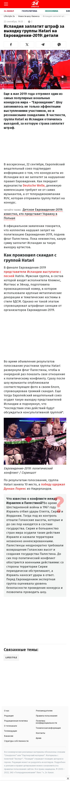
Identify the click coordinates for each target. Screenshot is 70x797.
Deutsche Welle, (34, 185)
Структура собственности (16, 741)
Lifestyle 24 (9, 16)
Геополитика (29, 11)
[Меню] (6, 4)
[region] (35, 789)
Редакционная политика (16, 721)
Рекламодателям (44, 710)
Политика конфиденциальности (46, 722)
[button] (11, 44)
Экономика (51, 11)
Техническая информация (48, 728)
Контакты (40, 733)
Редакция (9, 715)
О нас (6, 710)
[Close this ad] (67, 778)
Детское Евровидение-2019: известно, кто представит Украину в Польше (33, 214)
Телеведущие (10, 731)
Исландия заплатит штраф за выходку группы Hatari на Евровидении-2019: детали (54, 16)
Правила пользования (46, 715)
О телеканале (10, 726)
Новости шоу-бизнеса (29, 16)
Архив (38, 738)
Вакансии (8, 736)
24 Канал (9, 11)
